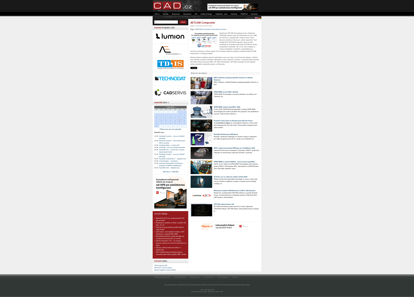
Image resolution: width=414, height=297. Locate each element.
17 (156, 120)
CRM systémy (206, 285)
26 (165, 123)
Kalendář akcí (195, 277)
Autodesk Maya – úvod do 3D (169, 145)
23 (184, 120)
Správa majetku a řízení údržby (165, 270)
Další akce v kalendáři (170, 172)
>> (175, 107)
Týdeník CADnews (180, 277)
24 (156, 123)
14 (175, 117)
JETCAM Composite (202, 22)
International (216, 29)
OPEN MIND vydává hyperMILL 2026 (227, 107)
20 (170, 120)
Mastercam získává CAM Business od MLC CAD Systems (234, 190)
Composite (206, 29)
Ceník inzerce (208, 277)
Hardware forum (196, 285)
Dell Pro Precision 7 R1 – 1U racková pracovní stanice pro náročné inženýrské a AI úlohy (171, 243)
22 (179, 120)
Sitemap (226, 285)
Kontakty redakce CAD (162, 277)
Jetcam (223, 29)
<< (166, 107)
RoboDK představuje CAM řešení (226, 134)
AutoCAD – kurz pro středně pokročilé (172, 147)
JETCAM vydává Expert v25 (224, 204)
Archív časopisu (222, 277)
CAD (201, 290)
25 (161, 123)
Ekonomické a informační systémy (179, 285)
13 (170, 117)
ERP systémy (216, 285)
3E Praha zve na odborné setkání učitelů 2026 (230, 177)
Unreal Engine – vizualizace (168, 161)
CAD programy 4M (160, 265)
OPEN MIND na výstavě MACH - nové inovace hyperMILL (234, 162)
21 (175, 120)
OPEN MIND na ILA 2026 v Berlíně (226, 92)
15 (179, 117)
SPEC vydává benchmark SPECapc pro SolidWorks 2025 (234, 148)
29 (179, 123)
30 (184, 123)
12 (165, 117)
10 (156, 117)
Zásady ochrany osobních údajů (239, 285)
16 (184, 117)
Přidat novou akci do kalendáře (170, 129)
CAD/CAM (198, 29)
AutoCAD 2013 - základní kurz (169, 168)
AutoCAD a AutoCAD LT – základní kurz (172, 159)
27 (170, 123)
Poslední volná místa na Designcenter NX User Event (233, 121)
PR (222, 285)
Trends (234, 277)
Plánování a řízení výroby (163, 268)
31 (156, 126)
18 (161, 120)
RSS (166, 285)
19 (165, 120)
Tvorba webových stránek (199, 291)
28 (175, 123)
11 (161, 117)
